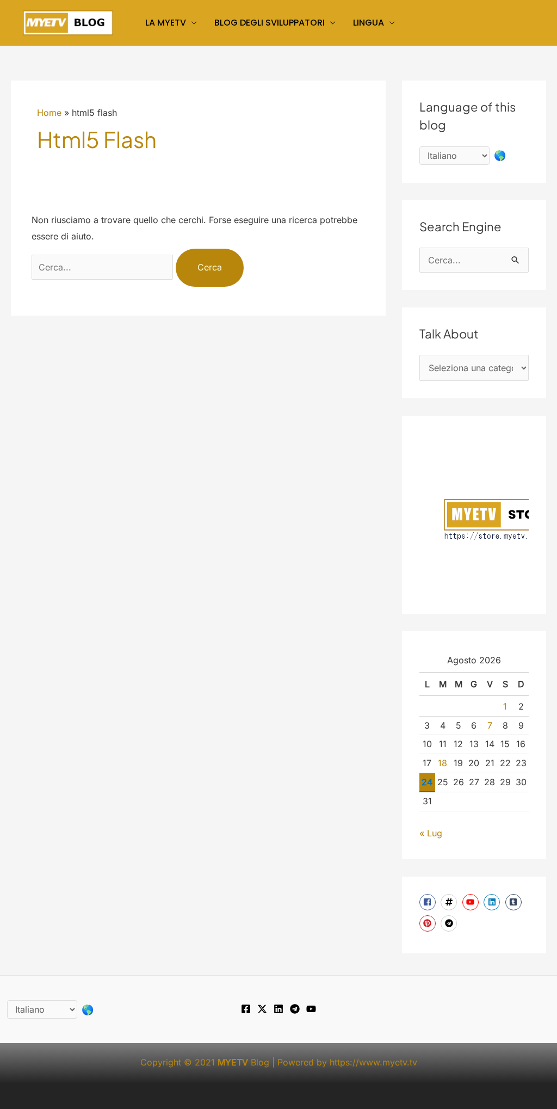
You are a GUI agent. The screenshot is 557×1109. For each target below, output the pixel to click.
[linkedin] (493, 902)
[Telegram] (295, 1009)
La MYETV (165, 22)
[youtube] (471, 902)
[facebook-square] (428, 902)
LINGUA (368, 22)
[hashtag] (450, 902)
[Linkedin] (278, 1009)
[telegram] (450, 923)
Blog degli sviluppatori (269, 22)
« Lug (430, 833)
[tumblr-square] (514, 902)
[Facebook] (246, 1009)
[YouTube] (311, 1009)
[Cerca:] (104, 267)
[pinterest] (428, 923)
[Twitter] (262, 1009)
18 (442, 762)
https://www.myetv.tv (373, 1062)
